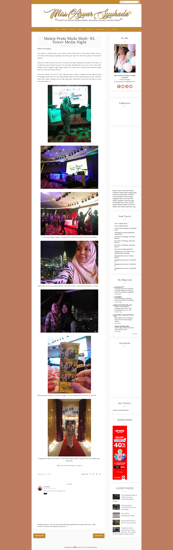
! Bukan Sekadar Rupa (122, 326)
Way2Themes (82, 547)
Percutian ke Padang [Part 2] (123, 249)
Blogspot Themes (103, 547)
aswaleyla (47, 487)
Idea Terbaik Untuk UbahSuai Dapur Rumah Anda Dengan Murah (124, 319)
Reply (45, 493)
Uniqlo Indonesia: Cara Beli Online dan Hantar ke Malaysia (124, 299)
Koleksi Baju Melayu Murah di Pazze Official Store (124, 328)
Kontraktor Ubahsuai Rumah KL (124, 315)
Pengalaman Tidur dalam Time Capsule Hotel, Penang (124, 252)
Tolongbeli (118, 297)
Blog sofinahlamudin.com (123, 305)
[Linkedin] (100, 474)
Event (114, 29)
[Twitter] (96, 474)
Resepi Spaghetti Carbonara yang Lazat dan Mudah (128, 507)
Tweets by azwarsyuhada (121, 410)
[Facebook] (90, 474)
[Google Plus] (93, 474)
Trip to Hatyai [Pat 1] (120, 223)
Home (57, 29)
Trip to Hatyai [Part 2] (121, 226)
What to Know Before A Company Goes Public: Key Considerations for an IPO (123, 308)
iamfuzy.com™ (119, 287)
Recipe (73, 29)
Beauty (65, 29)
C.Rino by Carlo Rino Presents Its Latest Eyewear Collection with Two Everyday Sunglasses (124, 290)
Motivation (100, 29)
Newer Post (39, 535)
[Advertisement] (125, 156)
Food (80, 29)
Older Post (99, 535)
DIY (108, 29)
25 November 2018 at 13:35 (50, 488)
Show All (135, 333)
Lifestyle (89, 29)
